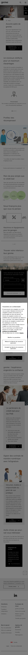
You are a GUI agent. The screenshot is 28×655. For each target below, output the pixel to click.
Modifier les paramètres (14, 337)
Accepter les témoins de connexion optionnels (14, 348)
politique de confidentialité (9, 331)
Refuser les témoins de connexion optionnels (14, 342)
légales (21, 333)
